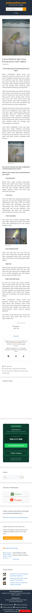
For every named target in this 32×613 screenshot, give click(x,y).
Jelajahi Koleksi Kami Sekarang (12, 538)
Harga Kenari (15, 368)
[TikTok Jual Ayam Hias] (6, 607)
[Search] (24, 9)
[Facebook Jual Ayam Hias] (20, 605)
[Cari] (22, 477)
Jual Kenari (23, 368)
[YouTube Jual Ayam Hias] (7, 605)
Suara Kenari (24, 371)
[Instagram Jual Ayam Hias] (20, 607)
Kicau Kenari (9, 371)
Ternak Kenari (6, 373)
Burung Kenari (8, 366)
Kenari (4, 371)
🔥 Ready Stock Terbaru (10, 548)
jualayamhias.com (16, 2)
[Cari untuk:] (11, 477)
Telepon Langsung (16, 453)
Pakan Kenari (17, 371)
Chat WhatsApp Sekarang (16, 445)
